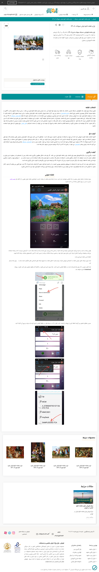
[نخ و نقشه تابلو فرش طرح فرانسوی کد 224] (84, 452)
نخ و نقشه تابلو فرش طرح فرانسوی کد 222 (38, 467)
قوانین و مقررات (77, 552)
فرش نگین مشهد (90, 552)
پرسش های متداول (25, 15)
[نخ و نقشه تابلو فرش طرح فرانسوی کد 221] (15, 452)
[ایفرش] (49, 9)
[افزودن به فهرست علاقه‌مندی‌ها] (62, 25)
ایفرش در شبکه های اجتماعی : (24, 533)
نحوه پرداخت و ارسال (75, 555)
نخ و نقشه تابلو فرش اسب (38, 84)
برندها (74, 15)
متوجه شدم (12, 3)
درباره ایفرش (38, 15)
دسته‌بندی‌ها (87, 15)
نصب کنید (12, 179)
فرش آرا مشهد (91, 558)
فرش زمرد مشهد (90, 555)
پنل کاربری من (77, 549)
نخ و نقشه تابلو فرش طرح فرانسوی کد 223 (61, 467)
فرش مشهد (92, 549)
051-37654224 (9, 14)
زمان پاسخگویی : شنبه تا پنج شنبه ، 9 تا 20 (81, 532)
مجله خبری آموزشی (76, 558)
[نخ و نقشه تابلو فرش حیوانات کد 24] (43, 59)
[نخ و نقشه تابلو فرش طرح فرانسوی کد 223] (61, 452)
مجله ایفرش (62, 15)
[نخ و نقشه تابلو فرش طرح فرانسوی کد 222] (38, 452)
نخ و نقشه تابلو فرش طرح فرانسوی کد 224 (84, 467)
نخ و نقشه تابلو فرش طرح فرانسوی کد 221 (15, 467)
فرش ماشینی (91, 562)
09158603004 (44, 534)
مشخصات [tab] (77, 97)
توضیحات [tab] (89, 97)
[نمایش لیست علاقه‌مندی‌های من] (93, 9)
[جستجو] (5, 9)
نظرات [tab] (66, 97)
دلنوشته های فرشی (76, 562)
